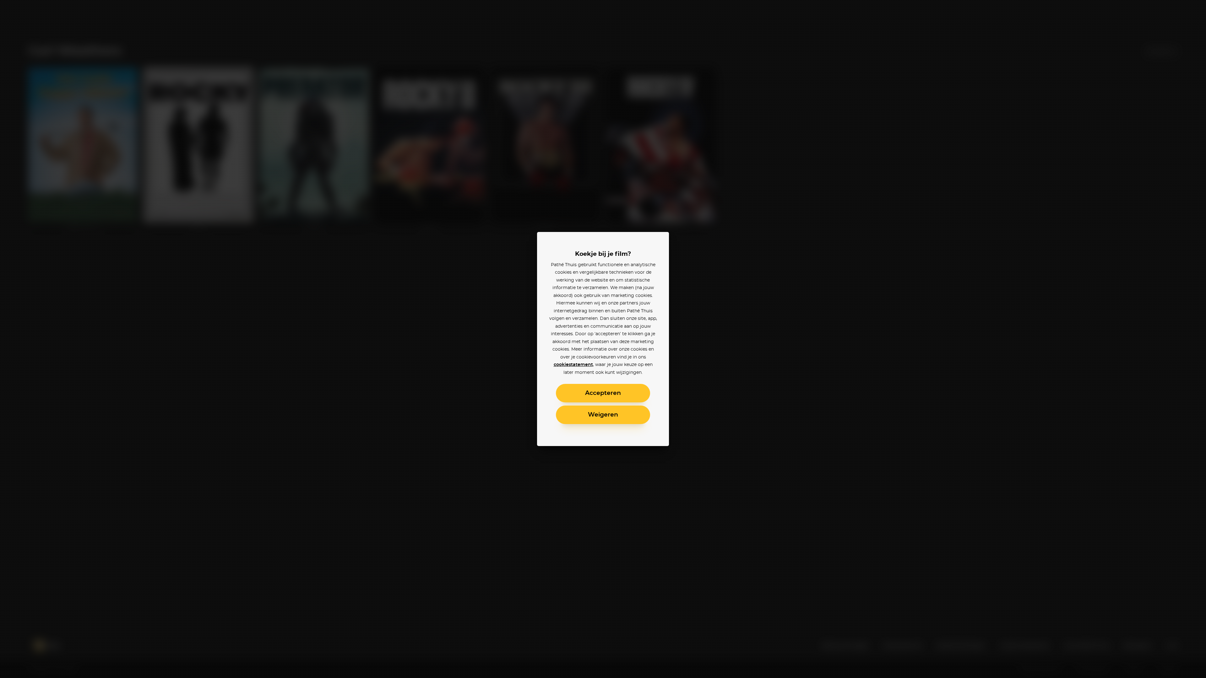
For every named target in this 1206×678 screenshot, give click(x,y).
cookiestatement (573, 365)
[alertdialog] (603, 339)
